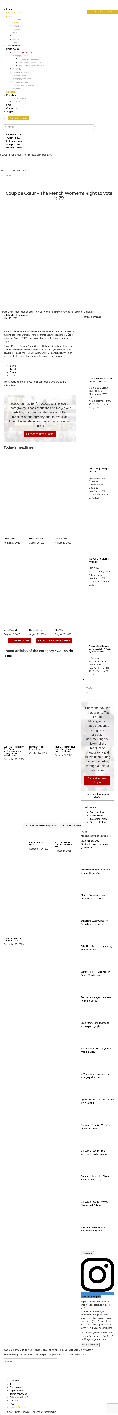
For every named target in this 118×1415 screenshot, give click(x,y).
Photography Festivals (20, 72)
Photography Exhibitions (21, 56)
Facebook (13, 134)
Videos (15, 42)
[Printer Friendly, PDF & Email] (9, 324)
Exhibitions (16, 29)
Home (9, 9)
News (14, 33)
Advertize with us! (19, 1397)
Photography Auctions (20, 75)
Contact (14, 1400)
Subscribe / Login (18, 118)
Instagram (14, 141)
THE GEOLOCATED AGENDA (22, 52)
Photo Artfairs (17, 69)
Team (12, 1384)
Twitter (13, 137)
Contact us (11, 108)
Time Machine (13, 45)
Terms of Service (18, 1394)
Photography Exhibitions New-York (31, 65)
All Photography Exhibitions (29, 59)
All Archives (16, 19)
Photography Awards (20, 82)
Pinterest (14, 147)
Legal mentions (17, 1390)
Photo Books (17, 89)
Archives (10, 16)
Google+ (13, 144)
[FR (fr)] (95, 5)
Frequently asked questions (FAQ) (97, 795)
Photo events (13, 49)
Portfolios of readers (20, 98)
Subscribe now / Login (39, 433)
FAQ (8, 105)
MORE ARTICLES (20, 640)
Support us (11, 111)
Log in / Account (14, 12)
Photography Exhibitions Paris (30, 62)
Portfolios (11, 95)
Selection (11, 91)
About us (14, 1380)
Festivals (15, 36)
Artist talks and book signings (23, 85)
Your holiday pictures (20, 102)
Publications (16, 26)
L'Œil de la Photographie (16, 315)
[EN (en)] (95, 9)
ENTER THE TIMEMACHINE (54, 640)
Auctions (15, 39)
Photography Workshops (21, 79)
